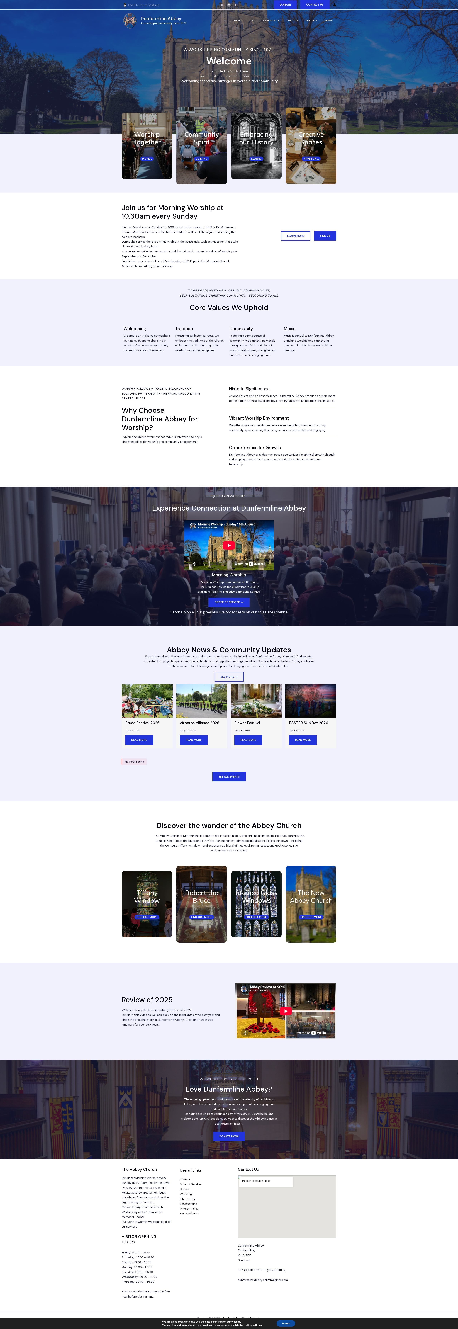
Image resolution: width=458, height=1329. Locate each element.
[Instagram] (221, 5)
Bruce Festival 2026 (142, 722)
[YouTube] (236, 5)
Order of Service (190, 1184)
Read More (139, 740)
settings (257, 1325)
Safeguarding (188, 1204)
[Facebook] (229, 5)
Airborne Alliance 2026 (199, 722)
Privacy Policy (189, 1208)
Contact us (314, 4)
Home (238, 20)
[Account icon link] (334, 4)
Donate (185, 1189)
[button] (285, 4)
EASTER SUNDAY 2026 (308, 722)
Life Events (187, 1199)
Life (252, 20)
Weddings (186, 1194)
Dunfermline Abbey (161, 18)
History (311, 20)
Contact (185, 1179)
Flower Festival (247, 722)
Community (271, 20)
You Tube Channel (273, 612)
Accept (286, 1323)
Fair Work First (189, 1213)
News (328, 20)
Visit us (292, 20)
